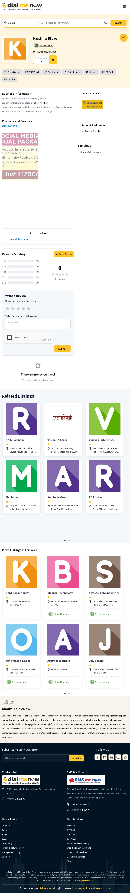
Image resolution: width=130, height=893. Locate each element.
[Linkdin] (111, 757)
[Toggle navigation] (124, 6)
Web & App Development (79, 847)
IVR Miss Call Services (77, 852)
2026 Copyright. (37, 888)
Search (118, 22)
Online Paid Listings (76, 856)
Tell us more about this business (22, 316)
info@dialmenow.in (85, 880)
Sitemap (6, 856)
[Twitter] (104, 757)
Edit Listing (53, 72)
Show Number (46, 45)
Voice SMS (72, 834)
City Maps (71, 838)
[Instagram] (125, 757)
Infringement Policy (11, 852)
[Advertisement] (38, 202)
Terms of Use (103, 888)
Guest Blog (7, 843)
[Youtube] (118, 757)
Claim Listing (14, 72)
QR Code (110, 72)
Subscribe (76, 758)
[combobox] (8, 23)
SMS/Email (34, 72)
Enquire (11, 79)
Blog (69, 861)
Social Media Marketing (78, 843)
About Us (6, 825)
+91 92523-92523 (16, 798)
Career (5, 838)
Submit (62, 348)
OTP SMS (71, 830)
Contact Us (7, 830)
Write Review (74, 72)
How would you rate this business (22, 301)
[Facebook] (97, 757)
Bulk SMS (71, 825)
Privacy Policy (82, 888)
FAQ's (4, 834)
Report (93, 72)
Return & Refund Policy (13, 847)
